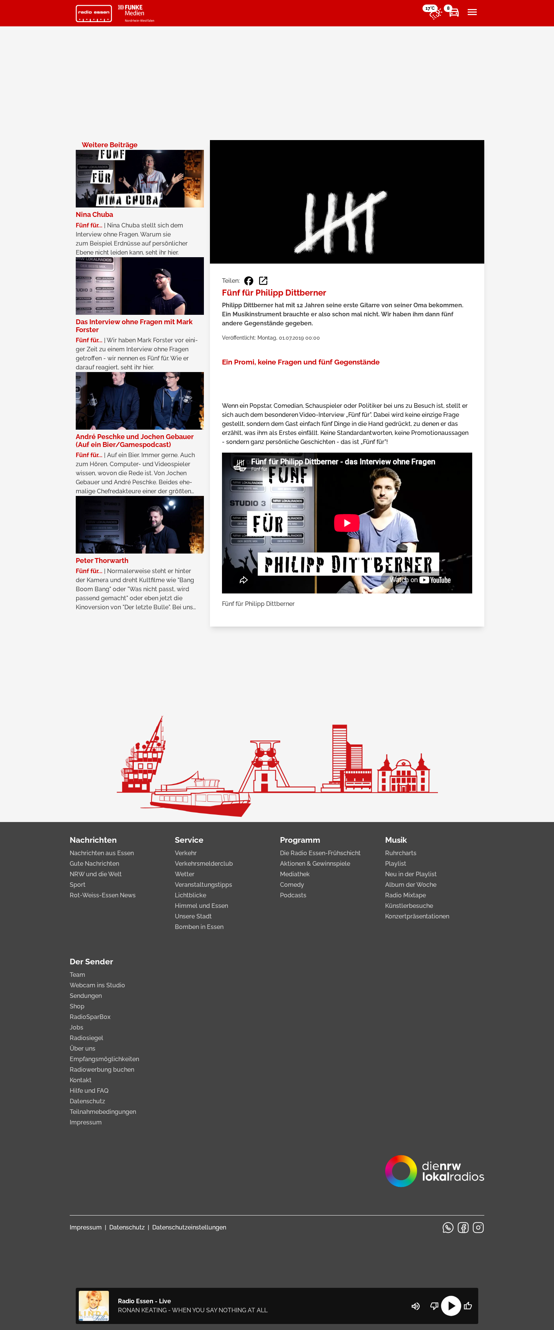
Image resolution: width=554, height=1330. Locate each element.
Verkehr (186, 853)
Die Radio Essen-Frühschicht (320, 853)
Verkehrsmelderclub (204, 863)
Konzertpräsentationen (417, 916)
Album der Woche (410, 884)
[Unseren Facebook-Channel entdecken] (463, 1228)
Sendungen (86, 995)
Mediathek (295, 874)
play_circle (451, 1306)
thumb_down (434, 1305)
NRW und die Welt (96, 874)
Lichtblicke (190, 895)
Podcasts (293, 895)
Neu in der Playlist (411, 874)
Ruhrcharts (400, 853)
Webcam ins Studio (97, 985)
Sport (78, 884)
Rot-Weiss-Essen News (103, 895)
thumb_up (467, 1305)
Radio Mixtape (405, 895)
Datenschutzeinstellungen (189, 1227)
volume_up (415, 1306)
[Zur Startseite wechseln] (94, 13)
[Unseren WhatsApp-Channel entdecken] (448, 1228)
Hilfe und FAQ (89, 1090)
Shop (77, 1006)
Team (77, 974)
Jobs (76, 1027)
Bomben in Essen (199, 926)
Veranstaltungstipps (203, 884)
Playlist (395, 863)
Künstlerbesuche (409, 905)
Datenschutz (87, 1101)
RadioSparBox (90, 1016)
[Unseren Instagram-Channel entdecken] (478, 1228)
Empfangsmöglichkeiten (104, 1059)
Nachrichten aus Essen (102, 853)
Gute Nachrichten (94, 863)
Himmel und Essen (201, 905)
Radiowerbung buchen (102, 1069)
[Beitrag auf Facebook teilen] (248, 280)
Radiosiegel (86, 1038)
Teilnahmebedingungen (103, 1111)
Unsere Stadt (193, 916)
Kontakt (81, 1080)
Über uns (82, 1048)
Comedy (292, 884)
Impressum (86, 1122)
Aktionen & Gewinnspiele (315, 863)
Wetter (184, 874)
